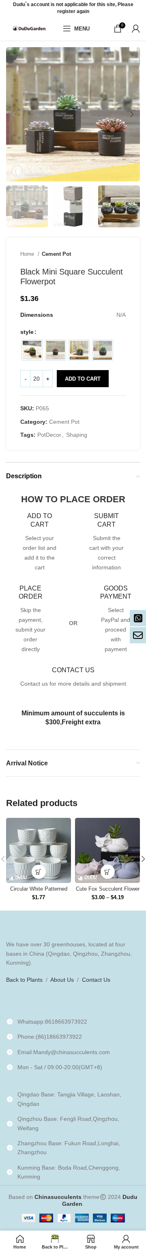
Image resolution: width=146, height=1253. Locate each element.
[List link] (73, 1021)
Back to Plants (24, 979)
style (27, 332)
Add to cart (83, 379)
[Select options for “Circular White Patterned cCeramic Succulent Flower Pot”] (39, 872)
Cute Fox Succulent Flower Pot (108, 892)
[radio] (32, 350)
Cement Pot (56, 254)
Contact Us (96, 979)
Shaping (76, 434)
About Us (62, 979)
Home (28, 254)
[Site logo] (30, 28)
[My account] (136, 28)
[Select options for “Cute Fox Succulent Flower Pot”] (108, 872)
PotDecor (49, 434)
